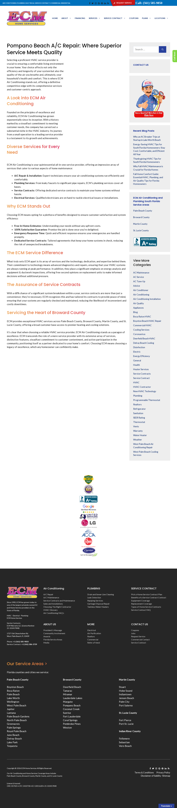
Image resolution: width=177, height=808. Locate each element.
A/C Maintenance (51, 597)
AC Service (138, 277)
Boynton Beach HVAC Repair (147, 321)
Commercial (92, 639)
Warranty (138, 430)
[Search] (162, 49)
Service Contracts (142, 373)
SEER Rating (139, 417)
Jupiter (11, 709)
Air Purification (94, 633)
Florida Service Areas (52, 639)
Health (136, 365)
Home (55, 18)
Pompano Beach (71, 705)
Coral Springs (70, 720)
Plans (145, 18)
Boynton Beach (15, 686)
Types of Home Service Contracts (146, 607)
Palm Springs (14, 727)
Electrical (91, 630)
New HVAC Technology (144, 391)
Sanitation (138, 413)
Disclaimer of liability (151, 775)
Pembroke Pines (72, 723)
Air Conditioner (140, 290)
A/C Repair (48, 594)
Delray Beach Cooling (143, 343)
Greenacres (13, 723)
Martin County (140, 223)
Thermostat (139, 422)
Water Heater (140, 435)
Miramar (67, 694)
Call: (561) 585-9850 (149, 3)
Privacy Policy (163, 772)
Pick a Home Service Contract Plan (146, 594)
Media (46, 642)
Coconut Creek (71, 709)
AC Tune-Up (139, 281)
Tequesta (12, 745)
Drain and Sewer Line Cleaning (100, 594)
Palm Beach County (142, 210)
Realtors (137, 404)
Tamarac (67, 690)
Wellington (13, 701)
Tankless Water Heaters (98, 607)
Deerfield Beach (72, 686)
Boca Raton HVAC (142, 316)
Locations (160, 18)
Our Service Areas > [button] (27, 664)
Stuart (122, 686)
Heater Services (141, 369)
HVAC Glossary (50, 610)
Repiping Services (95, 600)
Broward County (141, 217)
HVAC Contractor (142, 387)
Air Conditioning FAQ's (53, 613)
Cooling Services (141, 329)
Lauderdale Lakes (72, 698)
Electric (136, 351)
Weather (137, 439)
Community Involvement (54, 633)
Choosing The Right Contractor (57, 607)
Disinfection (139, 347)
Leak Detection (94, 597)
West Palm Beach (16, 705)
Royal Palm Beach (16, 731)
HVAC (136, 382)
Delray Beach (14, 738)
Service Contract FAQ (141, 610)
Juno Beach (13, 734)
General (137, 360)
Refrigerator (139, 408)
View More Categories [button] (142, 262)
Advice (136, 285)
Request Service (138, 636)
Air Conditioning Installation (147, 299)
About (64, 18)
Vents (136, 426)
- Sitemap (165, 775)
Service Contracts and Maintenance (59, 600)
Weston (67, 727)
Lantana (11, 712)
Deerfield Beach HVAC (144, 338)
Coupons (133, 18)
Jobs (133, 633)
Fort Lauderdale (72, 716)
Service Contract (113, 18)
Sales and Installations (53, 603)
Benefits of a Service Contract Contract (148, 597)
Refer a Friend (93, 642)
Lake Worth (13, 698)
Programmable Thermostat (146, 400)
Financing (80, 18)
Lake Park (12, 742)
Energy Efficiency (141, 356)
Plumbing (137, 395)
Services (93, 18)
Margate (68, 701)
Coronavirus (139, 334)
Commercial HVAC (142, 325)
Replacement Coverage (141, 603)
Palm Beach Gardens (18, 716)
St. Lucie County (141, 230)
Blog (135, 312)
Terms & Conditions (144, 772)
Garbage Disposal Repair (98, 603)
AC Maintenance (141, 272)
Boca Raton (13, 690)
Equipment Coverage (140, 600)
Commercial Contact (140, 639)
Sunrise (67, 712)
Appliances (138, 307)
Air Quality (138, 303)
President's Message (52, 630)
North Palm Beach (17, 720)
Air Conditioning (141, 294)
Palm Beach (13, 694)
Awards (46, 636)
